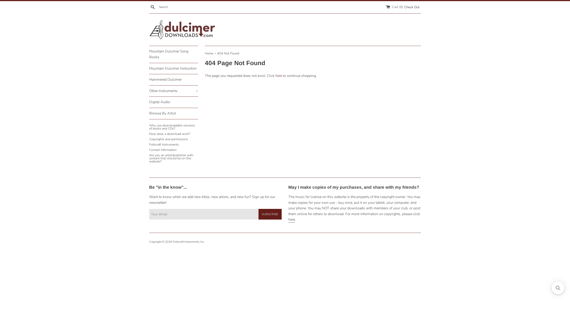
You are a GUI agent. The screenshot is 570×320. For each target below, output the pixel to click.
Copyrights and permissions (168, 139)
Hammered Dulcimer (165, 79)
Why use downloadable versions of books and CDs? (172, 127)
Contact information (163, 150)
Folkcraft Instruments (164, 144)
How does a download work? (169, 134)
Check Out (411, 7)
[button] (558, 288)
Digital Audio (159, 102)
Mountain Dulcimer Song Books (168, 54)
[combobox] (181, 7)
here (278, 75)
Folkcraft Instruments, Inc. (189, 242)
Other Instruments (173, 90)
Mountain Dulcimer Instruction (173, 68)
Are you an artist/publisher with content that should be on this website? (171, 158)
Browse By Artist (162, 113)
